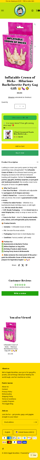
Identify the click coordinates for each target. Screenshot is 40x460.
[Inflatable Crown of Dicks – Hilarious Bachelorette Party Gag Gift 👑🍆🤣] (10, 332)
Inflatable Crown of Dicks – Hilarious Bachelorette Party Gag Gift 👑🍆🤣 (11, 348)
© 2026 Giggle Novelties (10, 453)
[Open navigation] (2, 10)
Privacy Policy (7, 392)
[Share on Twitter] (22, 265)
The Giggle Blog (7, 404)
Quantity (5, 102)
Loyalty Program (8, 401)
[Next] (34, 46)
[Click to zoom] (34, 24)
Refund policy (7, 394)
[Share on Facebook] (19, 265)
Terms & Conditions (9, 399)
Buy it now (20, 153)
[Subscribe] (35, 422)
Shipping (11, 97)
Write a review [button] (20, 293)
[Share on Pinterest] (26, 265)
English (7, 432)
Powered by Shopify (28, 453)
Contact (5, 389)
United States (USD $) (26, 432)
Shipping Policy (7, 396)
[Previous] (5, 46)
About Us (5, 387)
